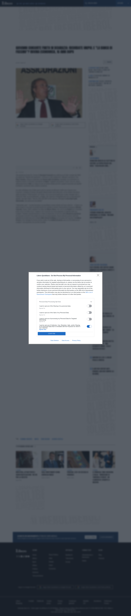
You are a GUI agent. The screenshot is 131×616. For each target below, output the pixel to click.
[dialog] (65, 308)
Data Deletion (55, 340)
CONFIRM (51, 333)
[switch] (89, 306)
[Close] (99, 276)
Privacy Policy (76, 340)
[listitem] (65, 302)
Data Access (65, 340)
